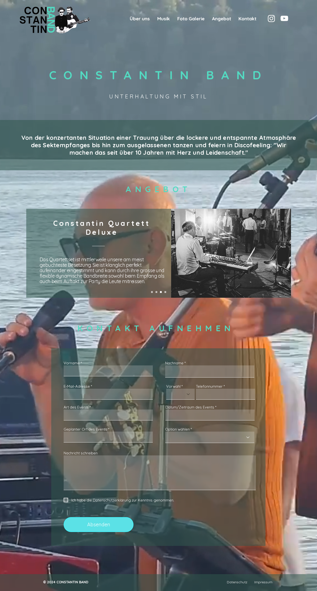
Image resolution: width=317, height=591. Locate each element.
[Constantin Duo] (152, 292)
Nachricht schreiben (81, 453)
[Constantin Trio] (156, 292)
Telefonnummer (209, 386)
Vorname (72, 363)
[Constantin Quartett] (161, 292)
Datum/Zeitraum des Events (189, 407)
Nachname (174, 363)
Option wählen (177, 429)
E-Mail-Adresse (77, 386)
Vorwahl (173, 386)
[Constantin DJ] (165, 292)
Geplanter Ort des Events (85, 429)
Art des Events (76, 407)
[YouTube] (284, 18)
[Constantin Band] (271, 18)
